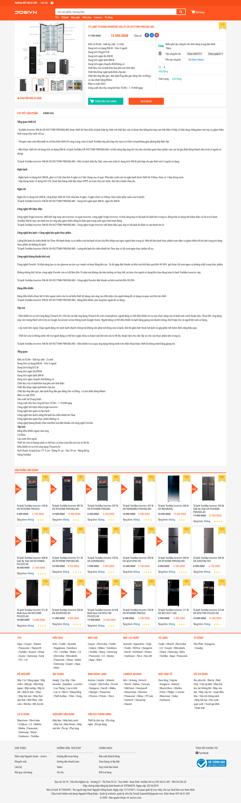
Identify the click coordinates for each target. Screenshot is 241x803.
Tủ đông (109, 17)
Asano (22, 656)
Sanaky (199, 648)
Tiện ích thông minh (209, 696)
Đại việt (148, 656)
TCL (21, 659)
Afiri (125, 680)
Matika (178, 688)
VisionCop (140, 700)
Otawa (148, 651)
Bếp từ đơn (28, 692)
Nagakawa (59, 648)
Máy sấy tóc (205, 692)
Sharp (41, 651)
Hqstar (173, 680)
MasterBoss (166, 688)
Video (59, 767)
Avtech (142, 680)
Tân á (139, 656)
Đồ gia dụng (101, 724)
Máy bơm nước (70, 720)
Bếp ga (28, 684)
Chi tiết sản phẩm (27, 113)
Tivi (57, 17)
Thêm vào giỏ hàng (106, 101)
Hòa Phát (198, 644)
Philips (171, 692)
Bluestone (165, 696)
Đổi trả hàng (105, 772)
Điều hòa (87, 17)
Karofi (128, 651)
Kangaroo (147, 648)
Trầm (71, 696)
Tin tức (60, 772)
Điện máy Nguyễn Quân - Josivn (31, 756)
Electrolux (59, 656)
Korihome (138, 651)
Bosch (128, 684)
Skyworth (36, 648)
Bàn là (211, 680)
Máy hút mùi (25, 696)
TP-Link (149, 696)
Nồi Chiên (32, 700)
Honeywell (141, 688)
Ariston (91, 680)
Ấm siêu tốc (200, 680)
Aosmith (127, 644)
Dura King (163, 680)
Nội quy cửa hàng (23, 772)
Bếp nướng (30, 688)
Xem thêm (197, 59)
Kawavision (130, 692)
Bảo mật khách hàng (109, 756)
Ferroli (114, 684)
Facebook (204, 753)
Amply (56, 680)
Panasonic (24, 648)
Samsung (32, 656)
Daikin (78, 659)
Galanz (92, 648)
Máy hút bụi (201, 700)
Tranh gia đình (212, 704)
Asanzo (32, 651)
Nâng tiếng (75, 692)
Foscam (146, 684)
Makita (37, 724)
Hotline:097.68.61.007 (26, 2)
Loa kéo (78, 684)
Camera (98, 17)
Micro (65, 692)
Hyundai (72, 644)
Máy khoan (69, 724)
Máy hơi (58, 724)
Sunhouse (130, 656)
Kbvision (142, 692)
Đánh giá (48, 113)
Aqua (19, 644)
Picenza (93, 696)
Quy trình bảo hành (108, 767)
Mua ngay (146, 101)
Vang (79, 696)
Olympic (93, 692)
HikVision (129, 688)
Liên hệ (44, 2)
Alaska (110, 656)
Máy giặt (75, 17)
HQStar (136, 648)
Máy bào (57, 720)
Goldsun (23, 724)
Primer (103, 696)
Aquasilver (139, 644)
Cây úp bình (206, 684)
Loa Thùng (59, 688)
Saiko (175, 696)
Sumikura (72, 648)
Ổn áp (65, 728)
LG (26, 659)
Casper (28, 644)
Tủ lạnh (64, 17)
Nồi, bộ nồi (38, 704)
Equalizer (67, 684)
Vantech (129, 700)
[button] (20, 50)
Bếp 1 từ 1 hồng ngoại (28, 680)
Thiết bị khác (60, 696)
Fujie (149, 644)
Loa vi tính (72, 688)
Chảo (38, 692)
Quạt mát (200, 707)
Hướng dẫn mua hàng (67, 756)
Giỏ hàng (199, 12)
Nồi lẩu (27, 704)
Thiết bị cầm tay (96, 720)
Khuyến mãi (20, 761)
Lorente (180, 692)
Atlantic (111, 680)
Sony (41, 656)
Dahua (136, 684)
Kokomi (175, 684)
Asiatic (100, 680)
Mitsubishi (72, 656)
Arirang (133, 680)
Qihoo (140, 696)
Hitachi (170, 644)
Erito (55, 644)
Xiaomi (37, 644)
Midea (73, 651)
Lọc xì (57, 692)
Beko (56, 667)
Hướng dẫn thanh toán (68, 761)
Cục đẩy (65, 680)
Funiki (62, 644)
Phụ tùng (74, 728)
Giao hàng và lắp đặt (109, 761)
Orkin (162, 692)
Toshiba (23, 651)
